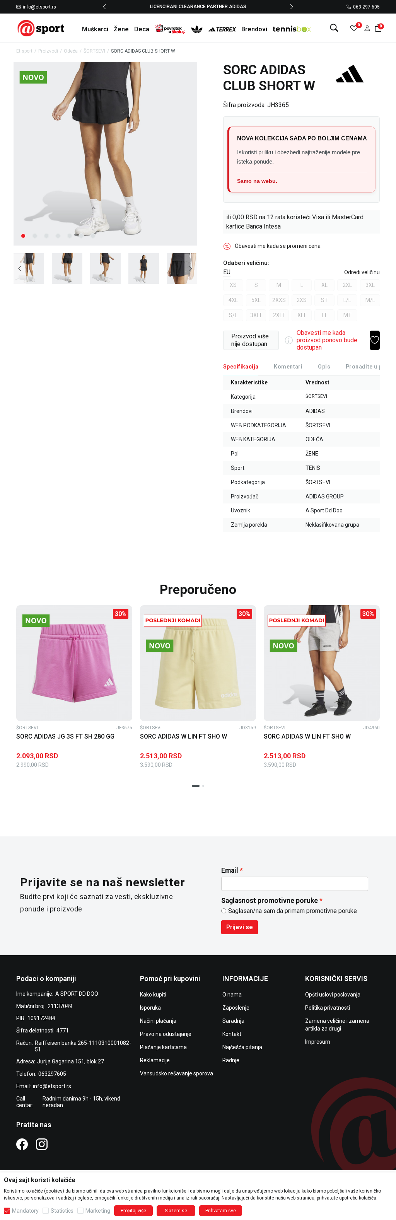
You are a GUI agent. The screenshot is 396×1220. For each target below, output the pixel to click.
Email (229, 870)
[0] (354, 28)
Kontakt (231, 1034)
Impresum (317, 1042)
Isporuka (150, 1008)
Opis (324, 366)
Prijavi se (239, 927)
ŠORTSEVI (94, 51)
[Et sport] (41, 27)
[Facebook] (22, 1144)
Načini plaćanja (158, 1021)
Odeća (71, 51)
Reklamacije (155, 1060)
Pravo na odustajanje (165, 1034)
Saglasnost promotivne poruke (269, 900)
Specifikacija (240, 366)
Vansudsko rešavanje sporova (176, 1073)
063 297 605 (366, 7)
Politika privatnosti (327, 1008)
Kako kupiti (153, 994)
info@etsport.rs (39, 7)
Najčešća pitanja (242, 1047)
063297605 (52, 1074)
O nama (232, 994)
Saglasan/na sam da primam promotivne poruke (292, 911)
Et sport (24, 51)
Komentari (288, 366)
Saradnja (233, 1021)
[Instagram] (42, 1144)
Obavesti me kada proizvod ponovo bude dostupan (327, 340)
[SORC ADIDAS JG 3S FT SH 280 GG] (74, 663)
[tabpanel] (105, 154)
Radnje (230, 1060)
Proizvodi (48, 51)
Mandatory (25, 1210)
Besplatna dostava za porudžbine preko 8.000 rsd (251, 6)
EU (226, 272)
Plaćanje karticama (163, 1047)
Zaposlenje (235, 1008)
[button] (367, 28)
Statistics (62, 1210)
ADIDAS (315, 411)
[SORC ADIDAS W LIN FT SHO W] (198, 663)
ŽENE (312, 453)
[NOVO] (46, 77)
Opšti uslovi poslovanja (332, 994)
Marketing (97, 1210)
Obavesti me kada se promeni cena (278, 246)
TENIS (313, 468)
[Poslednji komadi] (173, 620)
